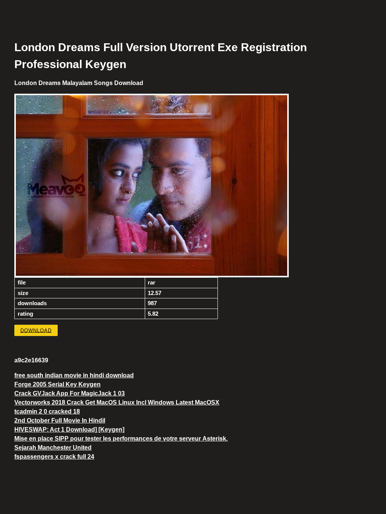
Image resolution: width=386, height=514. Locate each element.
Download (36, 330)
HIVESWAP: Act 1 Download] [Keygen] (69, 429)
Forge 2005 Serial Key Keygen (57, 384)
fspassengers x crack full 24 (54, 456)
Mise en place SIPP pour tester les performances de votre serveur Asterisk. (121, 438)
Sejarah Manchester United (53, 447)
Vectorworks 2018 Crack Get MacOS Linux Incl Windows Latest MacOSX (116, 402)
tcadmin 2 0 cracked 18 (47, 411)
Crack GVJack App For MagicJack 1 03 (69, 393)
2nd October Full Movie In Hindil (59, 420)
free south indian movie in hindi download (74, 375)
